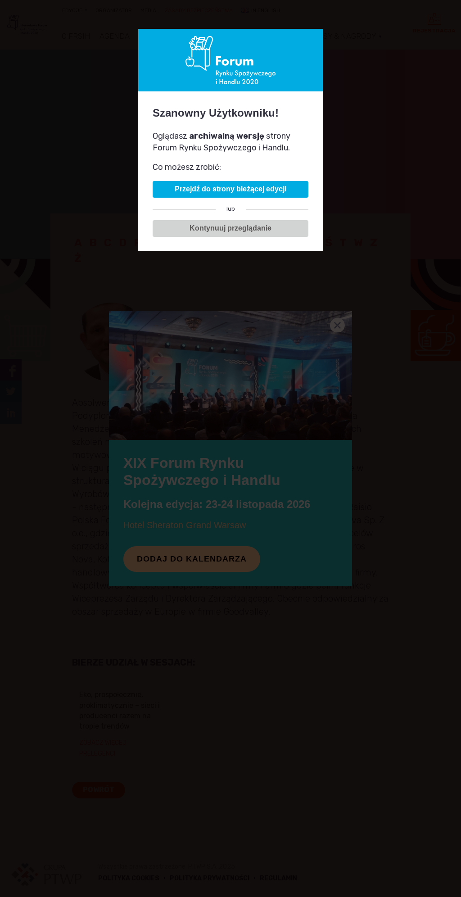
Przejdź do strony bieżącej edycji (230, 189)
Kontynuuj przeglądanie (230, 228)
